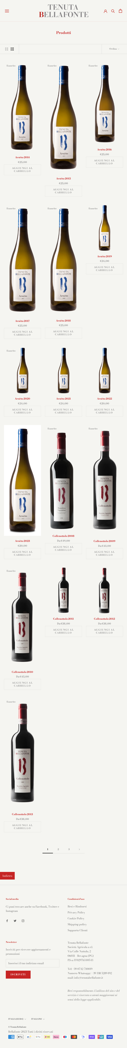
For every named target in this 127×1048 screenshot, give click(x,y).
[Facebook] (7, 920)
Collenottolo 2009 (104, 541)
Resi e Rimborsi (77, 906)
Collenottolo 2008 (63, 536)
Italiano (36, 1019)
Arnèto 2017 (22, 321)
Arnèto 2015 (63, 178)
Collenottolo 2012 (104, 618)
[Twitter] (15, 920)
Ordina (113, 49)
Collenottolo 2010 (22, 672)
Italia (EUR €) (15, 1019)
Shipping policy (77, 924)
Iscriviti (18, 974)
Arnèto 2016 (104, 149)
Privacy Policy (76, 912)
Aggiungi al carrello (22, 170)
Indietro (7, 876)
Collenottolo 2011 (63, 618)
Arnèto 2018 (63, 320)
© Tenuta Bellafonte (17, 1027)
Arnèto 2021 (63, 398)
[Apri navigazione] (7, 10)
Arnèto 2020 (22, 398)
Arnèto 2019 (104, 256)
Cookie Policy (76, 918)
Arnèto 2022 (104, 398)
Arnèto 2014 (22, 157)
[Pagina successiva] (79, 849)
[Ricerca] (113, 11)
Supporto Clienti (77, 930)
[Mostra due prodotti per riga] (6, 48)
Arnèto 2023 (22, 541)
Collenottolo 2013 (22, 814)
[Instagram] (23, 920)
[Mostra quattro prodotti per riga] (12, 48)
